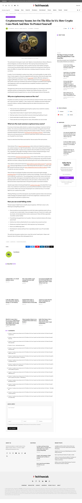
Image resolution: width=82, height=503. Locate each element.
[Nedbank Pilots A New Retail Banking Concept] (13, 271)
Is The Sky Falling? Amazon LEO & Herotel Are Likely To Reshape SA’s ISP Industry (12, 301)
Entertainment (42, 10)
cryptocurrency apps (35, 185)
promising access (12, 174)
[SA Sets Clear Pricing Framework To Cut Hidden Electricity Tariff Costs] (59, 66)
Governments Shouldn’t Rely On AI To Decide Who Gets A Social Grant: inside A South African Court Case (45, 281)
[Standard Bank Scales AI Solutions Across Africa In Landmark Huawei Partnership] (29, 292)
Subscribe (78, 5)
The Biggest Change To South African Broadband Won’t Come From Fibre (65, 56)
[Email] (1, 78)
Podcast (60, 10)
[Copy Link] (1, 81)
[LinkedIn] (1, 71)
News (22, 10)
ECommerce (34, 10)
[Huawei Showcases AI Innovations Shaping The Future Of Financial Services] (59, 94)
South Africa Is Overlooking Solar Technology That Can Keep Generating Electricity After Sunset (69, 74)
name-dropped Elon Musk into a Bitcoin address (36, 167)
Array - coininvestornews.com (18, 345)
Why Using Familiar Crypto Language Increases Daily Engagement (28, 280)
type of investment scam (24, 146)
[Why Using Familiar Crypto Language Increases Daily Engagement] (29, 271)
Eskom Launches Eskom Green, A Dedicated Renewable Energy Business (29, 321)
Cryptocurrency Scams (21, 241)
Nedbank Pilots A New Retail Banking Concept (12, 279)
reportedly (30, 78)
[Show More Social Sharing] (75, 28)
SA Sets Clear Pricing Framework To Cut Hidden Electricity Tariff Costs (69, 66)
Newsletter (31, 485)
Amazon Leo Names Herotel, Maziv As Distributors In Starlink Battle (45, 301)
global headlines (46, 79)
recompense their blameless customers (34, 132)
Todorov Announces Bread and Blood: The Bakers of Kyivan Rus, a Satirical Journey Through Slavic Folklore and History (65, 458)
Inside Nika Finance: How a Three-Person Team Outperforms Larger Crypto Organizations (45, 321)
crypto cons (13, 241)
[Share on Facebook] (69, 28)
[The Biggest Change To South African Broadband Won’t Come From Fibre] (66, 44)
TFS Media (21, 488)
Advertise (44, 485)
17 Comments (31, 28)
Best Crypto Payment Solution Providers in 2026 (43, 464)
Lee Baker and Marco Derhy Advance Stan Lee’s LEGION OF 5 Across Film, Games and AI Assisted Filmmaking (25, 1)
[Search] (77, 10)
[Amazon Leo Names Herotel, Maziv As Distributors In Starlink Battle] (46, 292)
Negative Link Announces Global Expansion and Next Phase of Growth (44, 457)
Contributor (11, 28)
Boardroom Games (10, 16)
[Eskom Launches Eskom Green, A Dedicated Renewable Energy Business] (29, 312)
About (58, 485)
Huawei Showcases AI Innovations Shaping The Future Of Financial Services (69, 94)
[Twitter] (1, 68)
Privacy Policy (69, 182)
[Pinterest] (1, 75)
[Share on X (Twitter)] (71, 28)
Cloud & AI (28, 10)
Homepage (17, 10)
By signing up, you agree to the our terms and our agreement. (67, 182)
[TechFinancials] (41, 5)
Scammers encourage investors (23, 156)
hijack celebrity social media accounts (36, 163)
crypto (7, 241)
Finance (49, 10)
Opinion (54, 10)
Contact (65, 10)
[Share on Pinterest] (73, 28)
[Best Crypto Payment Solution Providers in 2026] (32, 465)
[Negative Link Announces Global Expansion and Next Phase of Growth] (32, 457)
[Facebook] (1, 65)
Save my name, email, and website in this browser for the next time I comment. (25, 424)
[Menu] (79, 10)
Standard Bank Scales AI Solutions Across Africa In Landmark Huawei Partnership (29, 301)
